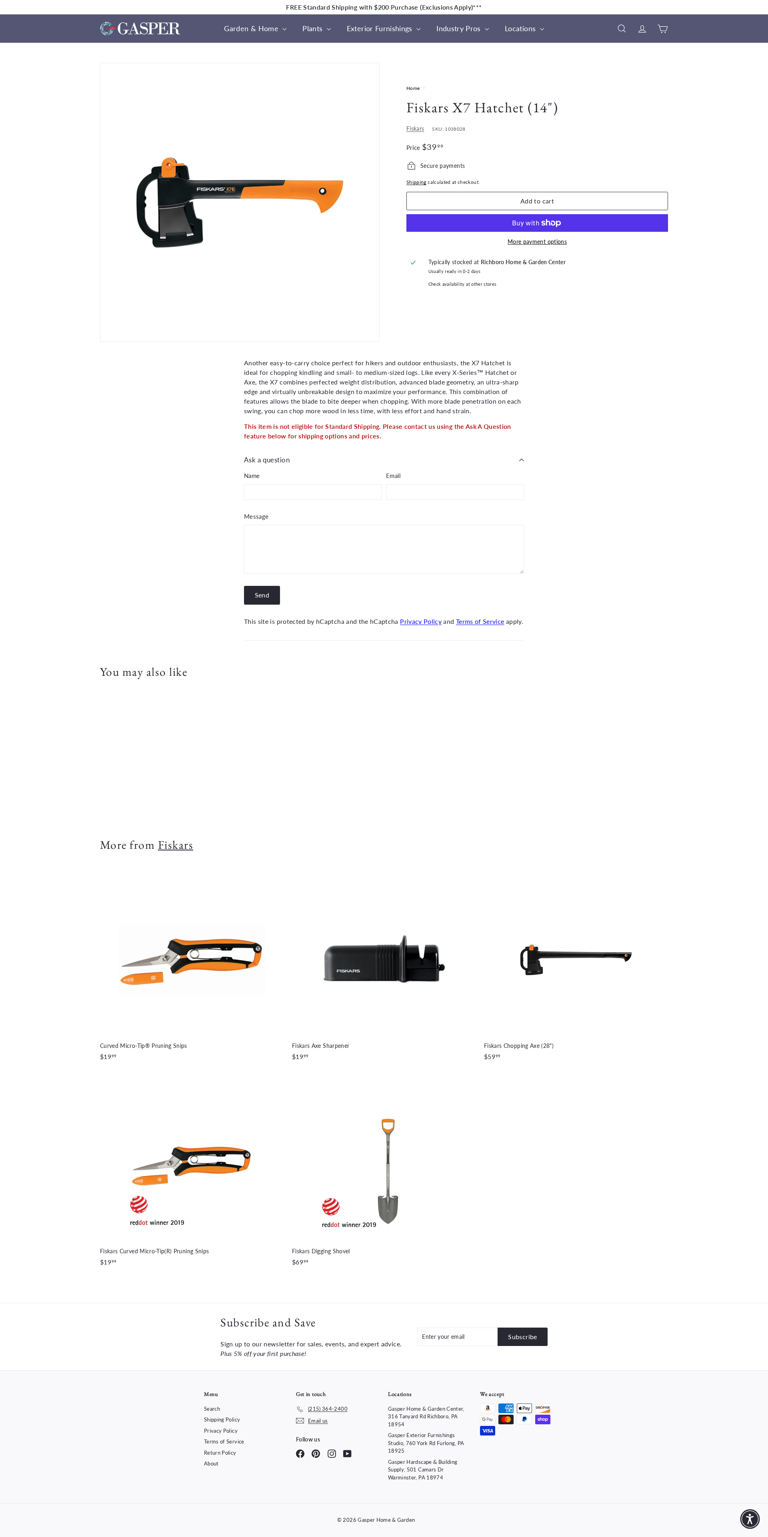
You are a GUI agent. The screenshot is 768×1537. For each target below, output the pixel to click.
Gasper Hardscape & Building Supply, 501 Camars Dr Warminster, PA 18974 (422, 1470)
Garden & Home (252, 28)
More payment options (537, 241)
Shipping (416, 182)
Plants (313, 28)
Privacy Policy (421, 621)
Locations (521, 28)
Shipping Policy (222, 1419)
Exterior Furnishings (380, 28)
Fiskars (415, 128)
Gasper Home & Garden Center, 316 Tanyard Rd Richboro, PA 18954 (426, 1416)
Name (252, 475)
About (211, 1463)
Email (393, 475)
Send (262, 595)
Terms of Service (480, 621)
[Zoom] (239, 202)
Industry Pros (459, 28)
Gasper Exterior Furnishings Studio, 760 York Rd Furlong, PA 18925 (426, 1443)
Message (256, 516)
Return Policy (220, 1452)
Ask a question (267, 460)
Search (212, 1409)
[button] (750, 1519)
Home (413, 88)
